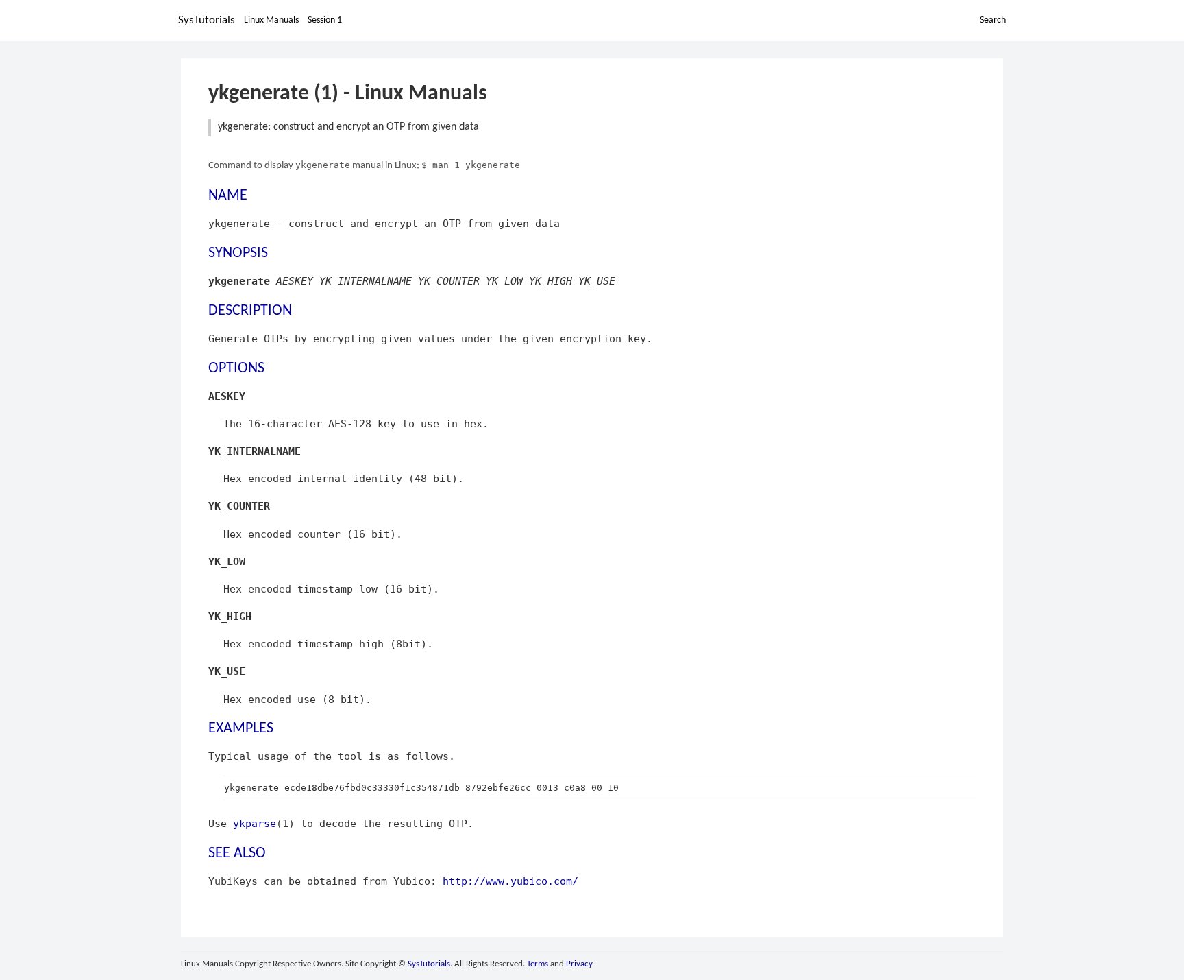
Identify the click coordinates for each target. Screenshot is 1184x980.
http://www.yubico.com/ (510, 881)
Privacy (579, 963)
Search (993, 20)
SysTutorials (206, 20)
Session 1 (325, 20)
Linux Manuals (271, 20)
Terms (537, 963)
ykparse (254, 823)
